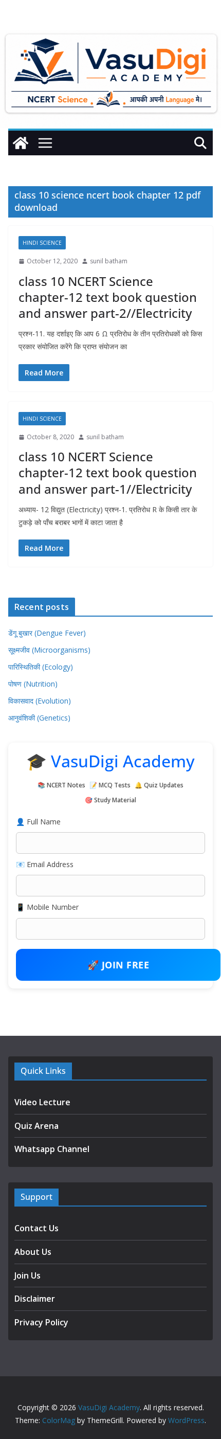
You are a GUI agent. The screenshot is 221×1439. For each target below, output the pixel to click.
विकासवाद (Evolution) (39, 701)
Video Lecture (42, 1102)
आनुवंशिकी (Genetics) (39, 718)
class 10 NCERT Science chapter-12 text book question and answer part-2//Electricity (108, 297)
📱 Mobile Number (47, 907)
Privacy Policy (41, 1322)
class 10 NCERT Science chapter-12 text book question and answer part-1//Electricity (108, 472)
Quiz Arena (36, 1125)
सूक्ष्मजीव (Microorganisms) (49, 650)
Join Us (27, 1275)
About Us (32, 1251)
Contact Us (36, 1228)
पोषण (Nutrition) (33, 684)
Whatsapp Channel (51, 1149)
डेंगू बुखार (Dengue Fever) (47, 633)
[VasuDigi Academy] (20, 143)
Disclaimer (34, 1298)
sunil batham (108, 261)
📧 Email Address (44, 864)
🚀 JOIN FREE (118, 965)
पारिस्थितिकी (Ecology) (40, 667)
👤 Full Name (38, 821)
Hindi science (42, 242)
